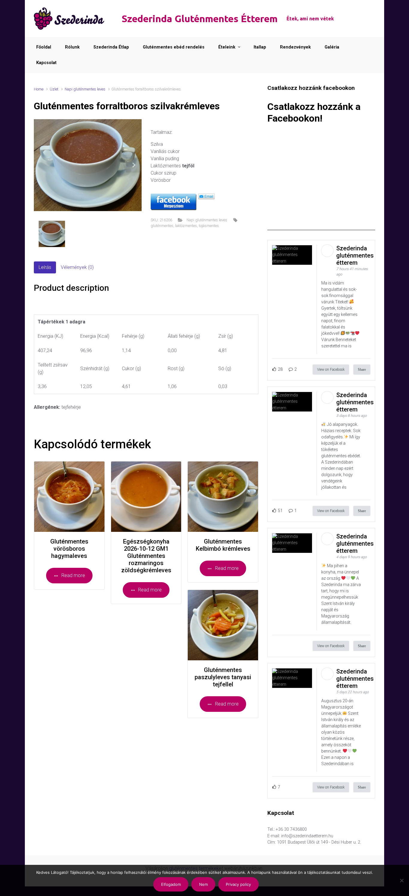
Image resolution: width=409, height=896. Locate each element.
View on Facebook (331, 369)
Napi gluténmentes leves (85, 89)
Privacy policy (238, 884)
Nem (203, 884)
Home (38, 89)
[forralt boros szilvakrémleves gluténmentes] (88, 165)
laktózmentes (186, 225)
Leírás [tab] (45, 267)
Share (362, 369)
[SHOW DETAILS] (69, 496)
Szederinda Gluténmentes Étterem (200, 18)
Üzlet (54, 89)
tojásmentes (209, 225)
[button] (133, 165)
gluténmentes (162, 225)
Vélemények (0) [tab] (77, 267)
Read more (73, 575)
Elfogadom (171, 884)
